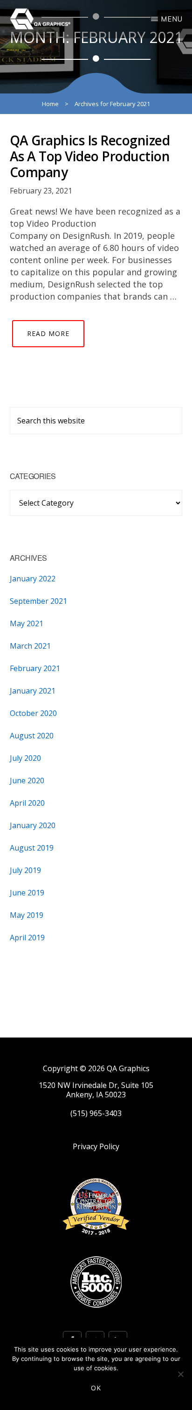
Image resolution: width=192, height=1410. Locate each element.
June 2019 (27, 893)
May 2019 (26, 915)
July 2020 (25, 758)
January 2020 (32, 825)
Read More (48, 333)
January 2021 (32, 691)
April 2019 (27, 937)
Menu (172, 18)
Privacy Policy (96, 1147)
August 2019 (32, 848)
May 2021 (26, 623)
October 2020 (33, 713)
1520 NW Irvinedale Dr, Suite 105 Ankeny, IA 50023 (96, 1090)
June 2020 (27, 780)
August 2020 (32, 735)
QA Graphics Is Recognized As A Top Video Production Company (90, 155)
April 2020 (27, 803)
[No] (180, 1374)
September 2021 (38, 601)
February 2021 (35, 668)
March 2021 (30, 646)
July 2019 (25, 870)
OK (96, 1387)
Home (50, 104)
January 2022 (32, 578)
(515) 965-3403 (96, 1113)
